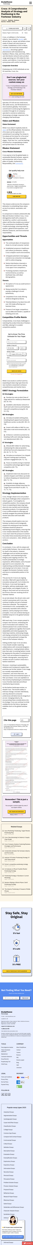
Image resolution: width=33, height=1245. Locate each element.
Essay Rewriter (5, 1059)
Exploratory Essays (9, 1161)
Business (10, 20)
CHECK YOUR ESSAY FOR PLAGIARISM (16, 971)
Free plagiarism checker (7, 1047)
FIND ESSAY (25, 998)
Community (19, 163)
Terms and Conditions (6, 1077)
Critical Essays (8, 1144)
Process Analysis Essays (11, 1186)
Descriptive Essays (9, 1151)
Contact (18, 1050)
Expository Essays (9, 1165)
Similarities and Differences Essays (14, 1207)
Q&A (17, 1065)
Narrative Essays (9, 1172)
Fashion (9, 21)
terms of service (14, 364)
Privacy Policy (4, 1079)
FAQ (17, 1057)
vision (4, 130)
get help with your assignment (13, 1237)
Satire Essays (7, 1203)
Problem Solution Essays (11, 1182)
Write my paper (16, 371)
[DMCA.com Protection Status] (19, 1086)
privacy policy (21, 364)
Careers (18, 1052)
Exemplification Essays (10, 1158)
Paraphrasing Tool (5, 1061)
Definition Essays (9, 1147)
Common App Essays (10, 1133)
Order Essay (4, 1064)
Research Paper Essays (10, 1196)
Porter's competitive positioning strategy (16, 864)
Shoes (13, 21)
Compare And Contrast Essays (12, 1136)
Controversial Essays (10, 1140)
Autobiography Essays (10, 1119)
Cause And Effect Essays (11, 1122)
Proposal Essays (8, 1189)
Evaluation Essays (9, 1154)
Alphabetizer (4, 1054)
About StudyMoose (21, 1047)
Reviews (18, 1055)
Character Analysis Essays (11, 1211)
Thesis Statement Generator (5, 1050)
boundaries (6, 50)
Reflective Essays (9, 1193)
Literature (19, 1067)
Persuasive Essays (9, 1179)
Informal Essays (8, 1242)
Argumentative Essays (10, 1115)
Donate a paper (20, 1060)
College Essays (8, 1129)
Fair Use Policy (4, 1082)
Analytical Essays (9, 1112)
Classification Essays (10, 1126)
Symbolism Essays (9, 1214)
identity (20, 39)
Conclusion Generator (6, 1056)
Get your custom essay (16, 811)
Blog (17, 1062)
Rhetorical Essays (9, 1200)
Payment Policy (5, 1084)
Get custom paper (16, 93)
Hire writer (16, 196)
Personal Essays (8, 1175)
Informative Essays (9, 1168)
